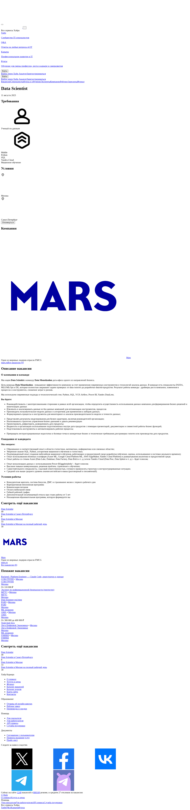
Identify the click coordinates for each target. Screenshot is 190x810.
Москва (19, 579)
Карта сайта (12, 692)
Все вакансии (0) (16, 362)
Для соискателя (14, 718)
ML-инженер (7, 610)
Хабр (3, 807)
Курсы (22, 807)
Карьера (15, 807)
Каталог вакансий (15, 687)
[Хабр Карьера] (12, 27)
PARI (3, 602)
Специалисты (17, 81)
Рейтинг (64, 81)
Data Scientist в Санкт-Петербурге (17, 514)
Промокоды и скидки (17, 709)
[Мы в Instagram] (147, 768)
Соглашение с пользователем (20, 735)
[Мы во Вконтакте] (105, 768)
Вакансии (5, 81)
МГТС (4, 592)
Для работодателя (15, 721)
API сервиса (12, 723)
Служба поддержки (16, 726)
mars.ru (4, 362)
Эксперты (45, 81)
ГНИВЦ (5, 635)
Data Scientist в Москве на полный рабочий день (24, 524)
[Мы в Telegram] (22, 790)
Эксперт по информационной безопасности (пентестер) (27, 590)
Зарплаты (72, 81)
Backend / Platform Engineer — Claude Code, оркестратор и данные (32, 576)
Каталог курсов (14, 689)
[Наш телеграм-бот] (64, 790)
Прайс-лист (12, 740)
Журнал (80, 81)
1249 (19, 792)
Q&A (8, 807)
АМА (3, 612)
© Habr (4, 795)
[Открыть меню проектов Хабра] (2, 24)
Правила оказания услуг (18, 738)
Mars (128, 357)
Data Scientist (7, 509)
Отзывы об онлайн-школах (19, 704)
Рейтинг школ (13, 706)
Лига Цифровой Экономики (14, 625)
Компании (55, 81)
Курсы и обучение (32, 81)
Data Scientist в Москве (12, 519)
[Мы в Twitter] (22, 768)
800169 (36, 792)
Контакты (11, 694)
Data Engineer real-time (11, 600)
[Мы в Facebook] (64, 768)
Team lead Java (8, 623)
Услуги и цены (14, 682)
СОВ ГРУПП (7, 579)
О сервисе (11, 679)
